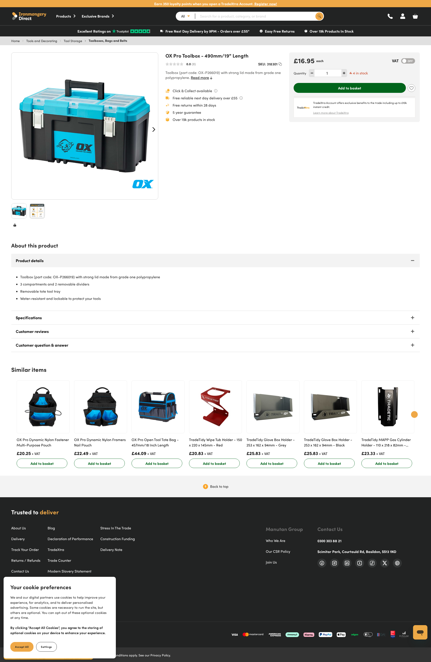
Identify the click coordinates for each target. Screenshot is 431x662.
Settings (46, 647)
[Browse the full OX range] (143, 184)
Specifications (29, 317)
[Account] (402, 16)
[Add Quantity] (344, 73)
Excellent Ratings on (94, 31)
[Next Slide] (153, 129)
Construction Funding (117, 538)
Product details (30, 260)
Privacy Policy (160, 655)
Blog (51, 528)
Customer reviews (32, 331)
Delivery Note (111, 549)
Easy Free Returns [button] (280, 31)
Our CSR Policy (278, 551)
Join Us (271, 562)
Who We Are (275, 540)
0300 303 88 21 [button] (329, 540)
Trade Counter (59, 560)
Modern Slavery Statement (69, 571)
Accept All (22, 647)
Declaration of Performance (70, 538)
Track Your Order (25, 549)
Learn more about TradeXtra (331, 112)
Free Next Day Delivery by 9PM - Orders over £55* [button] (207, 31)
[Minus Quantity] (311, 73)
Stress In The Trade (115, 528)
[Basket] (415, 16)
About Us (18, 528)
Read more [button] (200, 77)
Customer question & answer (42, 345)
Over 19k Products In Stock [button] (332, 31)
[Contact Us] (390, 16)
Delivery (18, 538)
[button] (33, 16)
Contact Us (20, 571)
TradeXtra (56, 549)
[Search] (319, 16)
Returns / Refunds (25, 560)
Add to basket (349, 87)
